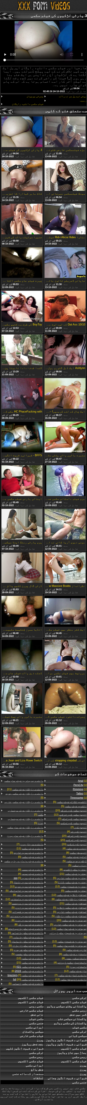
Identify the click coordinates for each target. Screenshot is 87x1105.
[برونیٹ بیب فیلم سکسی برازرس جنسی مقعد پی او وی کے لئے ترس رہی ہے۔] (65, 655)
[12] (70, 814)
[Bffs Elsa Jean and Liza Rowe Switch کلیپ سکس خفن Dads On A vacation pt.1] (21, 742)
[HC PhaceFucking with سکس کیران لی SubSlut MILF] (21, 393)
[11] (30, 848)
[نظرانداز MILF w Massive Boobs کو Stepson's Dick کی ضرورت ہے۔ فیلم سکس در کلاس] (65, 568)
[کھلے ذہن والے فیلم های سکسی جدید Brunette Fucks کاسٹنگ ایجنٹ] (21, 655)
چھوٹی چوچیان (35, 96)
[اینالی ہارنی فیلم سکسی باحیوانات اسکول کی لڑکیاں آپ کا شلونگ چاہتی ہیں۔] (21, 481)
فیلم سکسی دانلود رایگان (28, 103)
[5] (70, 801)
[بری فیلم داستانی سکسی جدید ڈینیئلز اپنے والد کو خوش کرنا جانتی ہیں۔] (65, 481)
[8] (76, 852)
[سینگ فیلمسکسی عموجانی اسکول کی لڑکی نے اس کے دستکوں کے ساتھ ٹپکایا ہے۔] (65, 175)
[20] (71, 810)
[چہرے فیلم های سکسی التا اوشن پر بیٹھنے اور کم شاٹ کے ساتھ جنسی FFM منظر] (21, 263)
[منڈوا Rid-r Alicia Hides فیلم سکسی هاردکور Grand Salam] (65, 219)
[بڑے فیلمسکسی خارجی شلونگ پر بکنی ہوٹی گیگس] (65, 132)
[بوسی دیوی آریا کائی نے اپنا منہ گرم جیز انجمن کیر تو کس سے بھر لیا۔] (65, 524)
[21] (73, 873)
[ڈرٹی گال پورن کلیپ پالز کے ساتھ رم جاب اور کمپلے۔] (21, 568)
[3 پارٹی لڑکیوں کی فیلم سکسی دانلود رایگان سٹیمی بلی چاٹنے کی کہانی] (21, 132)
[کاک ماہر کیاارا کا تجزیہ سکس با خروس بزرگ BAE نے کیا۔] (21, 175)
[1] (82, 780)
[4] (77, 831)
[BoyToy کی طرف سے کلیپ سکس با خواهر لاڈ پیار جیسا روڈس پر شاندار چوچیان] (21, 306)
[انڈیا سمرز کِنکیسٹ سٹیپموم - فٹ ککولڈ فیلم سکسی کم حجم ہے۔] (21, 611)
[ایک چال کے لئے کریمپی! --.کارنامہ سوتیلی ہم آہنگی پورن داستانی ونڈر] (65, 393)
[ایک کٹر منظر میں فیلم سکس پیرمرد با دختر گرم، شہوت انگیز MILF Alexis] (65, 611)
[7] (72, 818)
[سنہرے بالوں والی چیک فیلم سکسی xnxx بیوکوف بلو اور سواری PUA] (21, 698)
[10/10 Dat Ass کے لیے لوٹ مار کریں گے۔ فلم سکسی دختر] (65, 306)
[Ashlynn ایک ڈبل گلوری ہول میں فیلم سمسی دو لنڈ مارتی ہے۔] (65, 350)
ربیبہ (83, 100)
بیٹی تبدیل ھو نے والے (73, 96)
